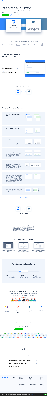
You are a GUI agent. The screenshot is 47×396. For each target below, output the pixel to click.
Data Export (30, 379)
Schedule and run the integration (9, 72)
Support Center (42, 384)
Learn (41, 383)
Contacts (14, 379)
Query (20, 379)
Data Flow (25, 224)
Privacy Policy (33, 394)
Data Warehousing (31, 383)
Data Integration (21, 378)
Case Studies (42, 379)
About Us (14, 378)
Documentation (42, 385)
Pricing (20, 385)
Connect (20, 383)
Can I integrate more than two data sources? (18, 363)
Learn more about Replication (23, 197)
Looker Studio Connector (22, 384)
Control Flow (30, 224)
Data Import (30, 378)
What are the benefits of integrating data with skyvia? (20, 360)
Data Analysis (30, 385)
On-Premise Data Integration (32, 384)
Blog (40, 378)
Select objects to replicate (7, 68)
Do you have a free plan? (14, 366)
